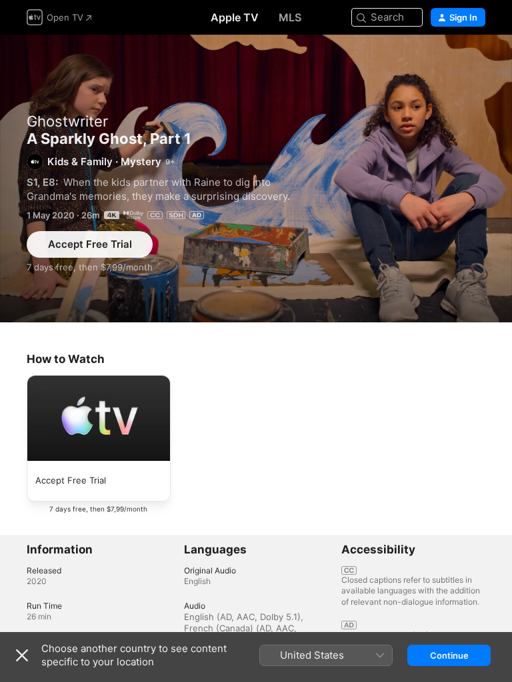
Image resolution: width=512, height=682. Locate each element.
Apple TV (235, 17)
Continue (449, 655)
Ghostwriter (67, 121)
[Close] (22, 655)
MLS (290, 17)
